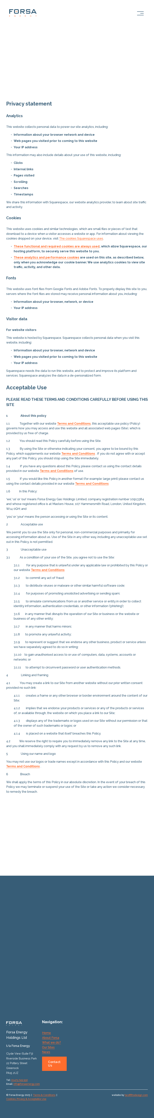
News (46, 1052)
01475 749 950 (19, 1080)
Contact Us (54, 1063)
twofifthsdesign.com (136, 1095)
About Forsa (50, 1038)
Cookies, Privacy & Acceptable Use (26, 1099)
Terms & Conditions (44, 1095)
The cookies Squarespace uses (81, 238)
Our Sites (48, 1047)
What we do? (51, 1042)
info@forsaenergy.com (27, 1084)
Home (46, 1033)
